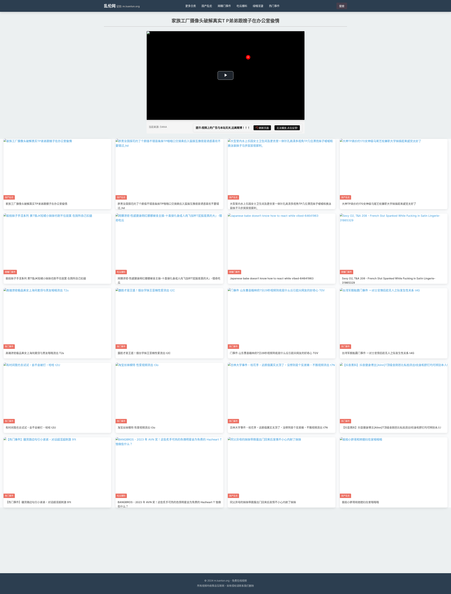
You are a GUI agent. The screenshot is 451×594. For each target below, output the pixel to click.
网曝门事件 (224, 6)
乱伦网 (110, 6)
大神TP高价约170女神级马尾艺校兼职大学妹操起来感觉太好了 (379, 203)
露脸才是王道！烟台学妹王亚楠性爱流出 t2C (144, 353)
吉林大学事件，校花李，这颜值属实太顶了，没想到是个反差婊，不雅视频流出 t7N (279, 427)
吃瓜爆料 (242, 6)
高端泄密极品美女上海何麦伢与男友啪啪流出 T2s (35, 353)
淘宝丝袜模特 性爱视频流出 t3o (136, 427)
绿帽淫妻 (258, 6)
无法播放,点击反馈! (287, 128)
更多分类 (190, 6)
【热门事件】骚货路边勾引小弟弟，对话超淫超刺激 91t (38, 502)
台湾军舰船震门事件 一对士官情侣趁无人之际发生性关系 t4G (378, 353)
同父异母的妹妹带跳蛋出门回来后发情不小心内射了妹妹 (263, 502)
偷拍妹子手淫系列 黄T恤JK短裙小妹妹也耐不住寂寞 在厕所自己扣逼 (46, 278)
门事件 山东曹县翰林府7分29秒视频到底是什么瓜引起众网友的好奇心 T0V (274, 353)
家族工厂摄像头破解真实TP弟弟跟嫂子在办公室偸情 (36, 203)
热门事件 (274, 6)
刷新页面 (264, 128)
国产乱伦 (207, 6)
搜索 (341, 6)
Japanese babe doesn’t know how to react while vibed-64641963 (272, 278)
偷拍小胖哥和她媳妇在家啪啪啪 (360, 502)
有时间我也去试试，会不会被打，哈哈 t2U (31, 427)
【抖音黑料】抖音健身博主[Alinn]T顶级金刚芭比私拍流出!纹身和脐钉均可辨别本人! (391, 427)
